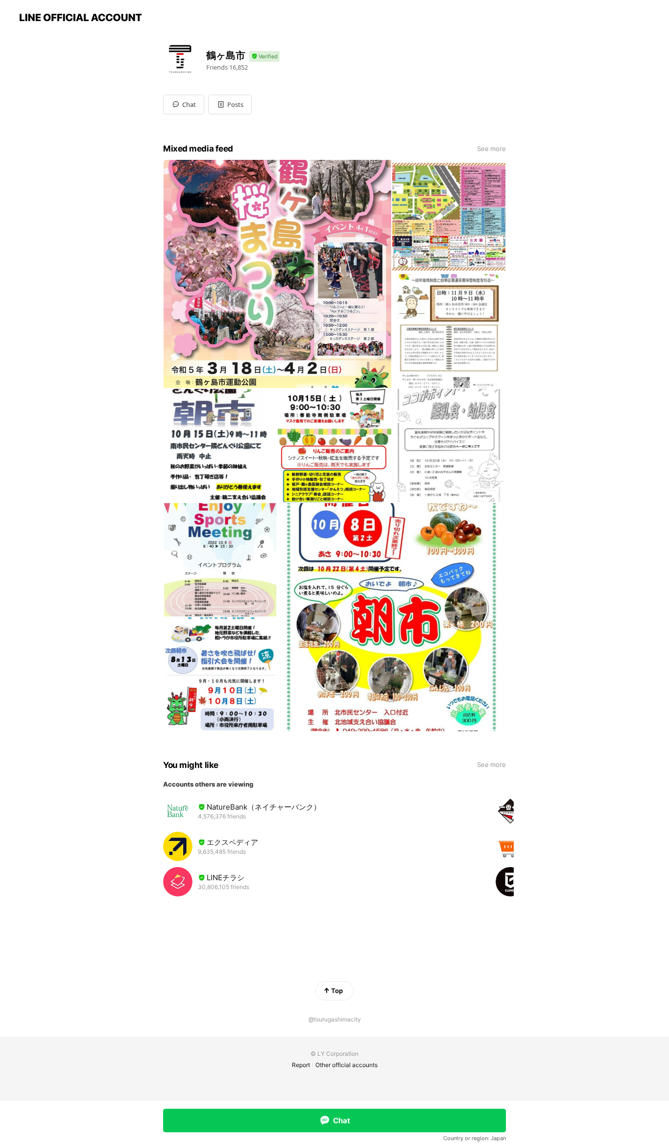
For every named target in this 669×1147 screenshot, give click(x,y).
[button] (230, 104)
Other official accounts (346, 1065)
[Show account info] (264, 56)
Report (301, 1065)
